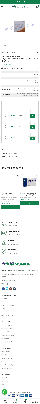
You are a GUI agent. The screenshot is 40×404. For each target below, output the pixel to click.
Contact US (5, 381)
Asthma (3, 308)
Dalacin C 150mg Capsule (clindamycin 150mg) (28, 194)
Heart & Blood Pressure (7, 199)
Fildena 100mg (5, 338)
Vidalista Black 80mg (7, 335)
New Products (11, 52)
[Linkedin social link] (22, 2)
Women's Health (6, 312)
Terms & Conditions (7, 358)
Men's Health (5, 302)
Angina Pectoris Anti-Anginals (9, 197)
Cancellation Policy (7, 365)
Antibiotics (26, 197)
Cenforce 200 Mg (6, 328)
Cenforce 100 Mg (6, 325)
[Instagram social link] (10, 288)
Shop (3, 384)
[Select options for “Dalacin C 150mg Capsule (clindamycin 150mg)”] (29, 203)
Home (3, 52)
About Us (4, 378)
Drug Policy (4, 355)
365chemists (5, 270)
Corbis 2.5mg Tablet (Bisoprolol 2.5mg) (7, 194)
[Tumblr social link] (14, 288)
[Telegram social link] (24, 2)
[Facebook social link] (15, 2)
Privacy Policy (5, 351)
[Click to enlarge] (5, 45)
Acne (21, 197)
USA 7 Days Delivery (7, 305)
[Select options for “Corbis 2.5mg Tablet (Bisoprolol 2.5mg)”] (10, 207)
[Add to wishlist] (17, 175)
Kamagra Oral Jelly (7, 342)
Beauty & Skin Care (7, 315)
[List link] (20, 275)
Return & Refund (6, 368)
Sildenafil (4, 298)
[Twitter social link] (17, 2)
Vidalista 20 (5, 332)
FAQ (2, 361)
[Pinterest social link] (20, 2)
